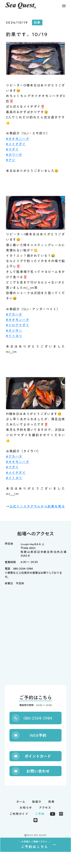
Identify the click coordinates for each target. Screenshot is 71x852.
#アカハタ (14, 314)
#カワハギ (14, 154)
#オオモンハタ (17, 139)
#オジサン (14, 330)
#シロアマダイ (17, 325)
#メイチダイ (16, 144)
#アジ (10, 160)
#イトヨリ (14, 336)
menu (64, 6)
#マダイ (12, 149)
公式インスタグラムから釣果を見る (37, 506)
